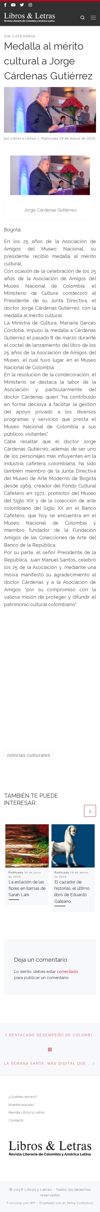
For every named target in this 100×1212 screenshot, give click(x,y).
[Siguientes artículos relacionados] (90, 811)
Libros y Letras (23, 138)
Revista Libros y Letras (27, 1112)
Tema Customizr (80, 1203)
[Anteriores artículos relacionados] (77, 811)
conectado (67, 971)
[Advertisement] (50, 686)
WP (32, 1203)
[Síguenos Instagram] (30, 5)
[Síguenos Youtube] (13, 5)
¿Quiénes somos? (23, 1096)
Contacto (16, 1120)
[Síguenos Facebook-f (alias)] (5, 5)
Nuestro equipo (21, 1104)
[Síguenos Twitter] (22, 5)
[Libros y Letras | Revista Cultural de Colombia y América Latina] (29, 17)
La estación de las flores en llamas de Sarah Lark (27, 888)
